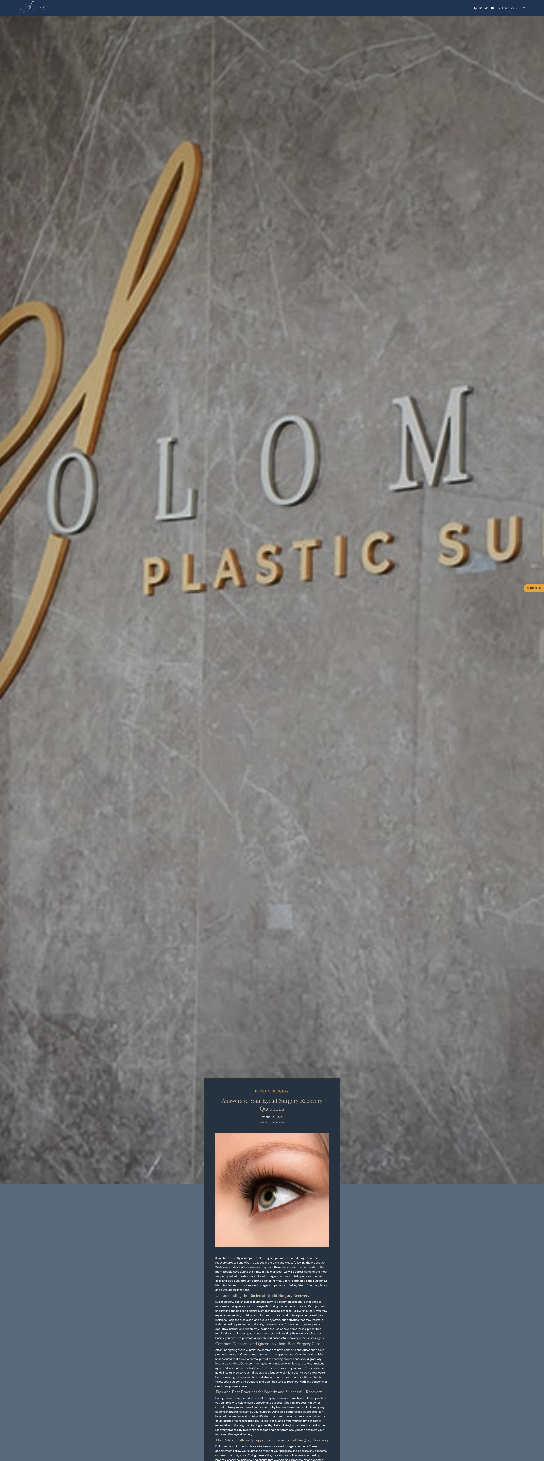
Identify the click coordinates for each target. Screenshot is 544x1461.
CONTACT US (534, 588)
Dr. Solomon (278, 1122)
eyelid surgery (265, 1258)
